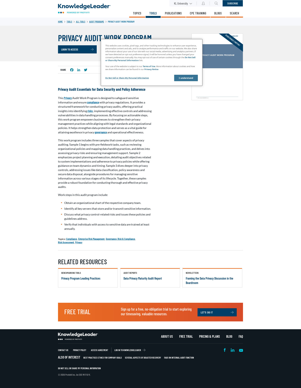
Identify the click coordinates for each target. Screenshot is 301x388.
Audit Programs (96, 21)
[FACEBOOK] (71, 70)
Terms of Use (149, 66)
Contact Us (63, 350)
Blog (229, 336)
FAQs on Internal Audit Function (179, 357)
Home (60, 21)
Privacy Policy (79, 350)
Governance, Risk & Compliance (120, 238)
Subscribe (232, 3)
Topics (137, 13)
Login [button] (203, 3)
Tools (153, 13)
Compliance (71, 238)
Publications (173, 13)
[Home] (84, 9)
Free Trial (186, 336)
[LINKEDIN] (78, 70)
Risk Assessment (66, 242)
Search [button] (216, 3)
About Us (167, 336)
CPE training (198, 13)
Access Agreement (99, 350)
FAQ (241, 336)
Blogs (218, 13)
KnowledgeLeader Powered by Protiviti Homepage (78, 336)
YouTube (241, 350)
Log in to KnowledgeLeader (127, 350)
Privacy (78, 242)
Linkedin (232, 350)
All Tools (80, 21)
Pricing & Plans (209, 336)
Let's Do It (207, 312)
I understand (186, 77)
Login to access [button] (69, 49)
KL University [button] (181, 3)
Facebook (225, 350)
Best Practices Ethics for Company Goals (102, 357)
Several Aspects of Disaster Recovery (143, 357)
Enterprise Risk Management (91, 238)
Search (234, 13)
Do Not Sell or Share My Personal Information (79, 368)
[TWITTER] (85, 70)
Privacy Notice (151, 69)
